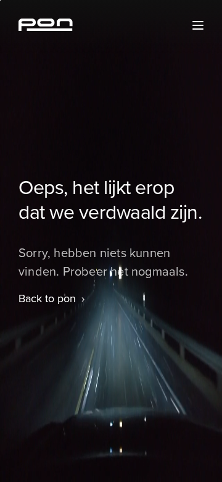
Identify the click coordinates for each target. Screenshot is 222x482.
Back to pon (47, 298)
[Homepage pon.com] (45, 27)
